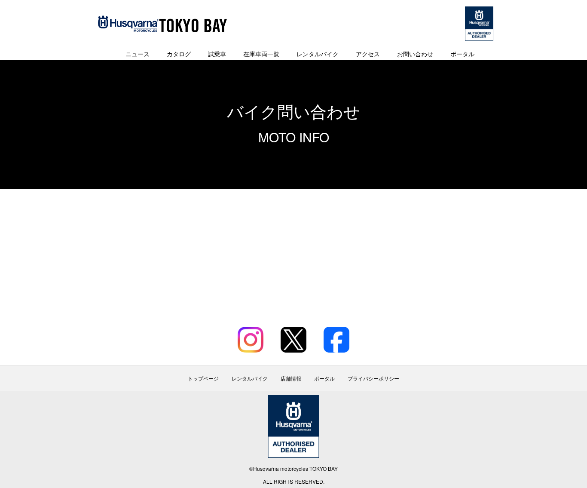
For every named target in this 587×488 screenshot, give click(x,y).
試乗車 (217, 53)
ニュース (137, 53)
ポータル (462, 53)
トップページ (203, 378)
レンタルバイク (318, 53)
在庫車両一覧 (261, 53)
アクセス (368, 53)
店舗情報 (291, 378)
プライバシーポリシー (373, 378)
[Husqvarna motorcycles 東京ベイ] (162, 23)
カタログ (179, 53)
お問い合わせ (415, 53)
